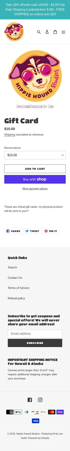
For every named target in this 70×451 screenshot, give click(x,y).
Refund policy (16, 298)
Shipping (9, 134)
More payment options (35, 188)
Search (12, 267)
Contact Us (15, 277)
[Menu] (63, 32)
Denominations (12, 147)
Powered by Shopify (38, 438)
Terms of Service (18, 288)
